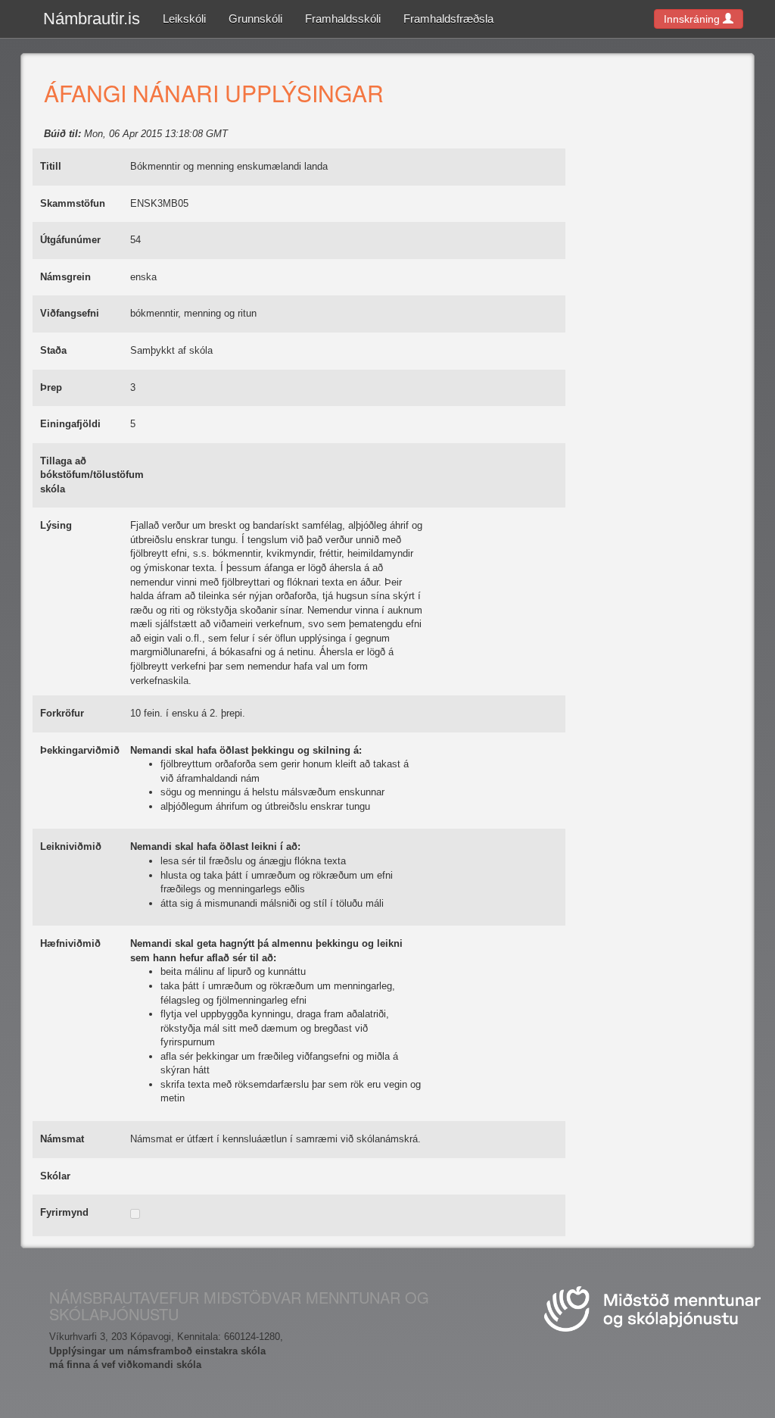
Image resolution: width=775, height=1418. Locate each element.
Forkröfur (62, 713)
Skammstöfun (72, 203)
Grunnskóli (255, 18)
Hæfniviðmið (70, 943)
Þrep (51, 387)
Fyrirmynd (64, 1212)
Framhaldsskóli (343, 18)
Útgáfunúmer (70, 239)
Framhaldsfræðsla (448, 18)
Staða (53, 350)
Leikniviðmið (70, 846)
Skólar (55, 1176)
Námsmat (62, 1139)
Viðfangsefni (69, 313)
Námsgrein (65, 277)
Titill (50, 166)
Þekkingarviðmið (80, 750)
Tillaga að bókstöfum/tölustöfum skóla (92, 475)
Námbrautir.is (91, 18)
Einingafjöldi (70, 423)
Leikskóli (184, 18)
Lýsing (56, 525)
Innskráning (693, 19)
